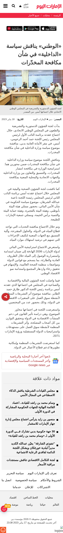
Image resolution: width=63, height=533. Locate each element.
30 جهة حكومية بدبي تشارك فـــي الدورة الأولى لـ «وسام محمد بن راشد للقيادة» (30, 433)
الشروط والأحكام (51, 480)
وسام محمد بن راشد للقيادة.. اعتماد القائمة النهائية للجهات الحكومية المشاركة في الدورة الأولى (30, 407)
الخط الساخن (31, 497)
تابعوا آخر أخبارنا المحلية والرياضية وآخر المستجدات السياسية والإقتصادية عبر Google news (27, 361)
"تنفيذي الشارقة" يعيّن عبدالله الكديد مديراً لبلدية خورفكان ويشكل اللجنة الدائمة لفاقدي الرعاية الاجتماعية (33, 448)
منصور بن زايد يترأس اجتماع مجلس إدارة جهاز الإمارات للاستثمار (30, 421)
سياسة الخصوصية (26, 480)
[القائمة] (13, 6)
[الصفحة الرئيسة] (49, 5)
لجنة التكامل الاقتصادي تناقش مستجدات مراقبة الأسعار (31, 462)
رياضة (29, 504)
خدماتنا (17, 487)
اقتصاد (12, 497)
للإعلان (29, 487)
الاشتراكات (43, 487)
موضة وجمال (11, 504)
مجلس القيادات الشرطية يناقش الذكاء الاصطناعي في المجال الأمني (32, 393)
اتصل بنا (6, 480)
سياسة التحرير (15, 473)
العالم (56, 504)
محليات (49, 497)
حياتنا (43, 504)
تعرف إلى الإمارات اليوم (42, 473)
